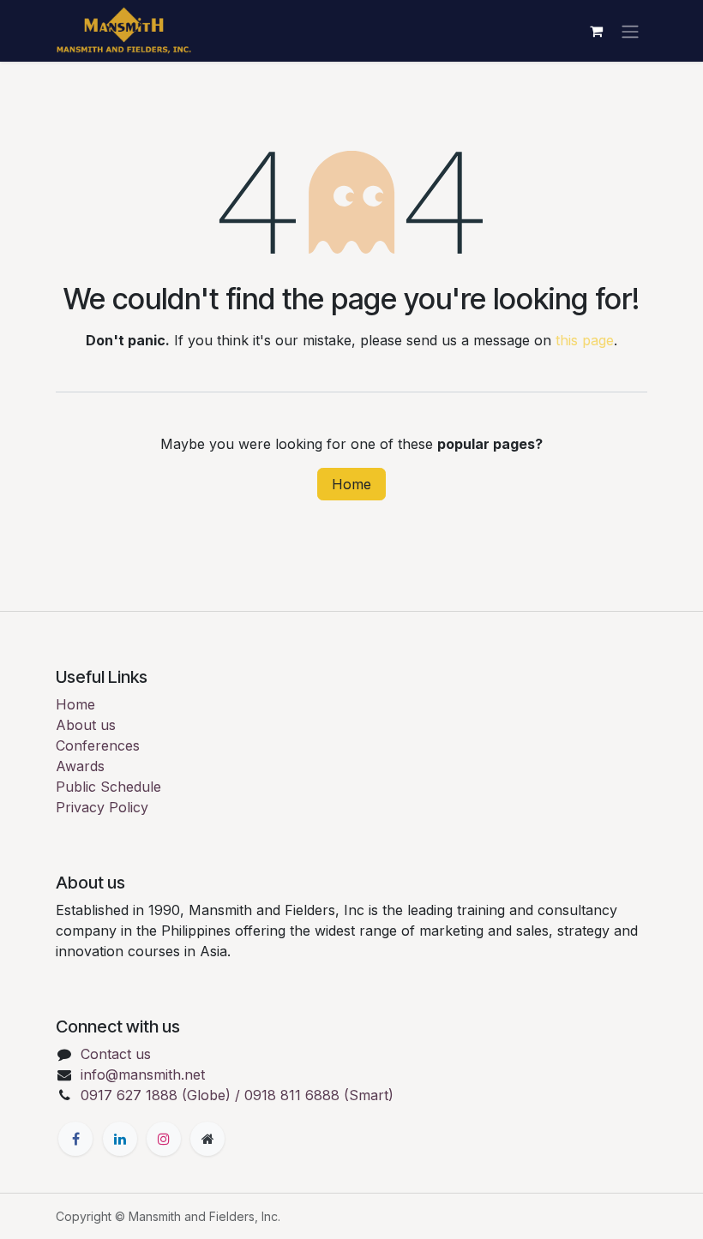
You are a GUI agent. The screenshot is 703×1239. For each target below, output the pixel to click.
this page (585, 340)
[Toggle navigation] (630, 31)
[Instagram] (164, 1139)
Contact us (116, 1053)
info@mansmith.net (143, 1074)
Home (351, 484)
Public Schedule (108, 786)
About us (86, 724)
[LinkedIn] (120, 1139)
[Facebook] (75, 1139)
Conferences (98, 745)
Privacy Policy (102, 807)
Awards (80, 766)
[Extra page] (207, 1139)
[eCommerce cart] (596, 31)
